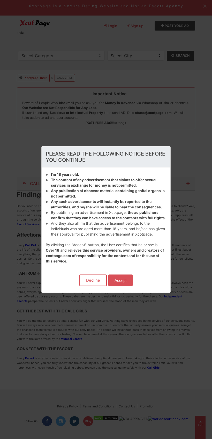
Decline (93, 280)
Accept (120, 280)
